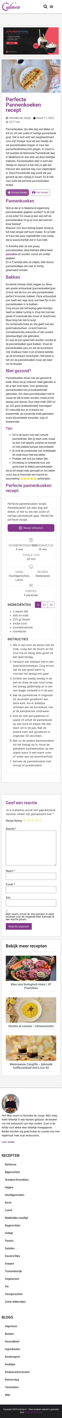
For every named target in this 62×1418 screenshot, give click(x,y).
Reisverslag (12, 1379)
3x (51, 604)
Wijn (7, 1394)
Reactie (11, 829)
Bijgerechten (12, 1172)
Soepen (9, 1263)
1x (38, 604)
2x (44, 604)
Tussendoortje (13, 1271)
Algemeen (11, 1326)
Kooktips (10, 1364)
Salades (10, 1248)
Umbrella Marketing (33, 1412)
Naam (10, 871)
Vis (7, 1286)
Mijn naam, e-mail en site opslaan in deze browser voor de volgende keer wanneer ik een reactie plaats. (30, 917)
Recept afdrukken (33, 527)
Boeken (9, 1333)
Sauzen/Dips (12, 1256)
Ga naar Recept (19, 192)
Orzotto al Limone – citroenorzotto (31, 1026)
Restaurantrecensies (17, 1372)
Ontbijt (9, 1233)
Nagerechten (12, 1225)
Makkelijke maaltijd (16, 1217)
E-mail (10, 884)
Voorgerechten (14, 1294)
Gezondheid (12, 1341)
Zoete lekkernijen (15, 1301)
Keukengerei (12, 1356)
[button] (51, 6)
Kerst (8, 1202)
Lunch (8, 1210)
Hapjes (9, 1187)
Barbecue (10, 1164)
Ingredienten (12, 1349)
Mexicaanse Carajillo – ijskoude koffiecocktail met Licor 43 (31, 1066)
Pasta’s (9, 1240)
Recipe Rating (14, 820)
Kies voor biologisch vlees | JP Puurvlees (31, 986)
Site (8, 897)
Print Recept (41, 192)
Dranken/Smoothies (17, 1179)
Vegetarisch (12, 1278)
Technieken (12, 1387)
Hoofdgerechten (14, 1195)
